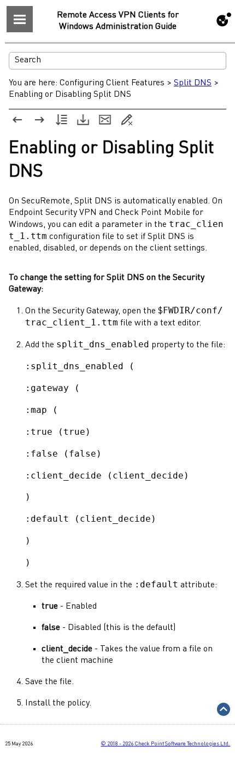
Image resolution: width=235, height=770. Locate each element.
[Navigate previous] (17, 120)
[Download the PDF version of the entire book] (83, 120)
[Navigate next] (39, 120)
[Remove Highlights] (127, 120)
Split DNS (193, 83)
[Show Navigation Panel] (20, 19)
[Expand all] (61, 120)
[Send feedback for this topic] (105, 120)
